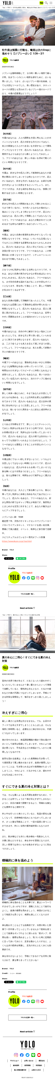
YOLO (8, 7)
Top (4, 7)
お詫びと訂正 (36, 1070)
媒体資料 (16, 1065)
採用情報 (27, 1065)
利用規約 (39, 1065)
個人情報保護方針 (20, 1070)
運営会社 (42, 1061)
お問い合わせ (28, 1061)
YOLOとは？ (14, 1061)
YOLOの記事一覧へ (27, 594)
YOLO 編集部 (27, 573)
